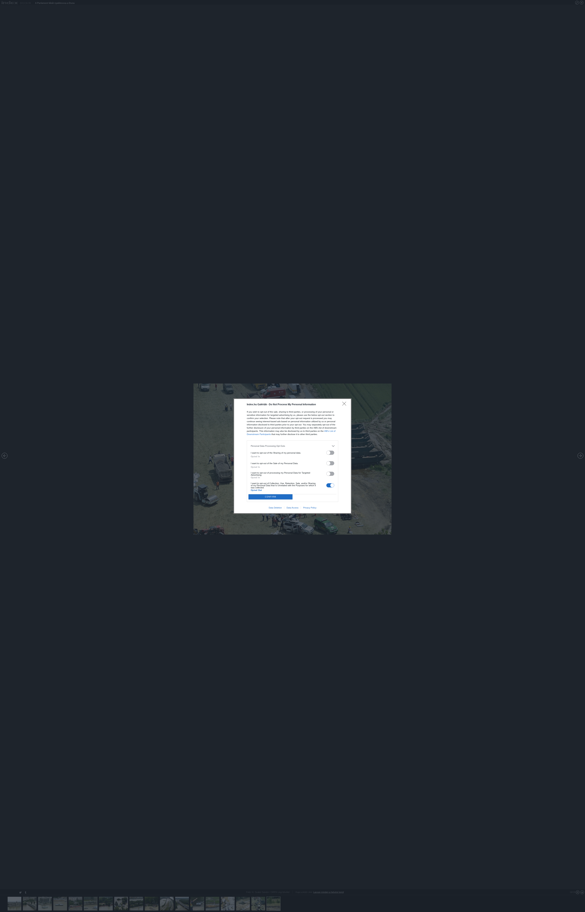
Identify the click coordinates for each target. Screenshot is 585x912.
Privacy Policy (309, 507)
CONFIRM (270, 497)
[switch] (330, 453)
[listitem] (292, 446)
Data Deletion (275, 507)
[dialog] (292, 456)
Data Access (292, 507)
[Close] (345, 405)
